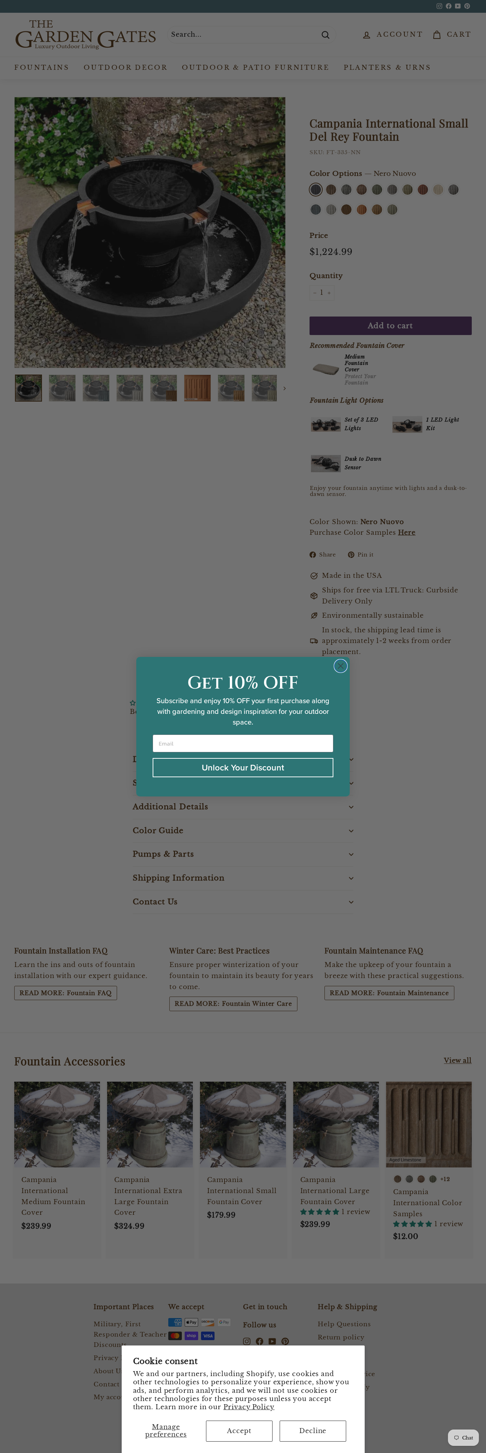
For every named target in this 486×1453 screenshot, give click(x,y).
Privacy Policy (249, 1407)
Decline (312, 1431)
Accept (239, 1431)
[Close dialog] (340, 666)
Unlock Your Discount (243, 767)
